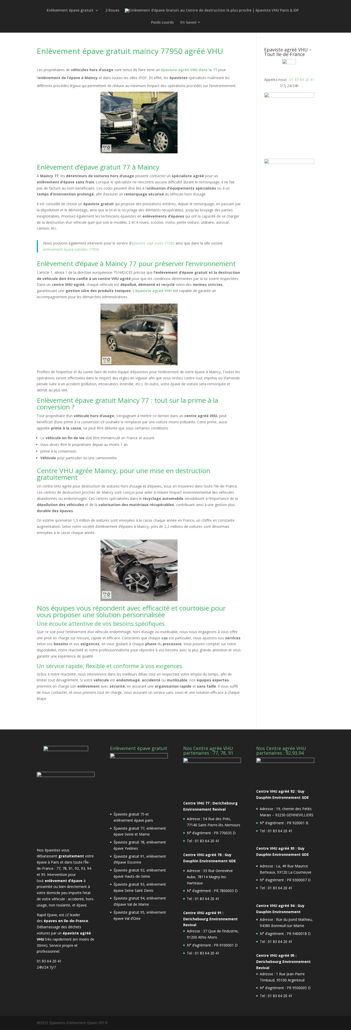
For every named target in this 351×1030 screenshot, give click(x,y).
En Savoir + (190, 23)
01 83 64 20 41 (302, 79)
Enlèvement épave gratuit (70, 10)
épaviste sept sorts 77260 (154, 243)
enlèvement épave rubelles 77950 (71, 249)
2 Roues (112, 10)
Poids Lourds (162, 23)
